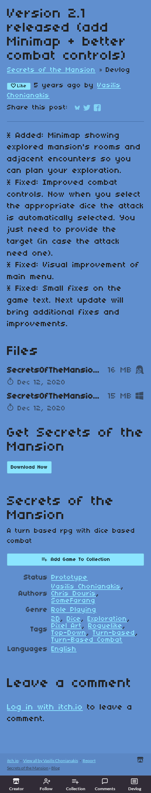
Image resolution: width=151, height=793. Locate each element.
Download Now (29, 467)
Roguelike (105, 626)
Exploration (107, 619)
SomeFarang (73, 600)
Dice (74, 619)
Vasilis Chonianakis (86, 586)
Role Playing (74, 609)
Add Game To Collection (80, 559)
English (64, 649)
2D (55, 619)
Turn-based (114, 633)
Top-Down (68, 633)
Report (89, 760)
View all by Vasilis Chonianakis (50, 760)
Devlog (134, 788)
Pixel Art (66, 626)
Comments (105, 788)
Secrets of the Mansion (51, 70)
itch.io (13, 760)
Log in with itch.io (45, 707)
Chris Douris (73, 593)
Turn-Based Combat (87, 640)
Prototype (69, 577)
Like (22, 86)
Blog (55, 768)
